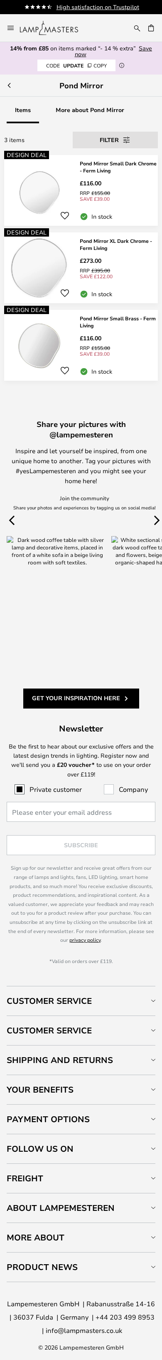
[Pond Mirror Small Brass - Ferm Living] (81, 345)
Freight (25, 1178)
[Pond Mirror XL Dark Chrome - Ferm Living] (81, 267)
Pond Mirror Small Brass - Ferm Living (118, 322)
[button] (64, 215)
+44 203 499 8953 (125, 1317)
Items (23, 110)
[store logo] (54, 28)
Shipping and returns (60, 1060)
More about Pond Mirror (90, 110)
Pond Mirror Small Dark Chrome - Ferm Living (118, 167)
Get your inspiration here (76, 698)
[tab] (81, 1001)
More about (35, 1237)
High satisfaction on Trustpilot (97, 7)
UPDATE (76, 65)
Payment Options (48, 1119)
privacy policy (85, 939)
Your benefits (40, 1089)
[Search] (137, 28)
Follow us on (40, 1148)
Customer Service (49, 1000)
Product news (42, 1267)
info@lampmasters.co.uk (84, 1330)
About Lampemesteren (61, 1207)
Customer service (49, 1030)
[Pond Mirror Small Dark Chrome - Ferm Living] (81, 190)
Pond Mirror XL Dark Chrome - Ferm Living (116, 244)
